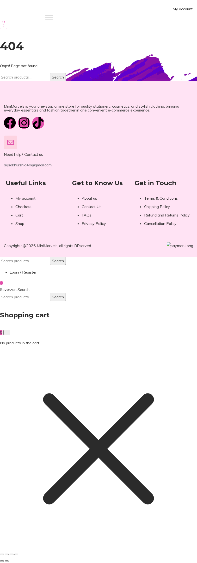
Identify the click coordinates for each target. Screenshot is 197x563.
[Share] (11, 554)
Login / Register (23, 272)
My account (182, 9)
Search (58, 77)
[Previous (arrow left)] (2, 561)
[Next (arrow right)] (7, 561)
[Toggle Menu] (49, 17)
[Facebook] (10, 123)
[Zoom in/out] (2, 554)
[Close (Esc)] (16, 554)
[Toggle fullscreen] (7, 554)
